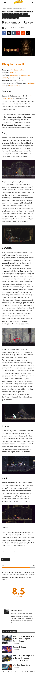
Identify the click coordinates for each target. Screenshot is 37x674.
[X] (9, 33)
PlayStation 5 (6, 13)
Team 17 (17, 18)
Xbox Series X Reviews (8, 18)
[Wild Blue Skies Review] (7, 667)
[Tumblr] (14, 33)
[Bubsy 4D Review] (7, 649)
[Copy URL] (28, 33)
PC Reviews (5, 16)
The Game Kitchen (17, 70)
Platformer (21, 11)
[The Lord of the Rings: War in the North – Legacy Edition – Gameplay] (7, 658)
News (20, 13)
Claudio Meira (10, 28)
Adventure (9, 11)
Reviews (9, 9)
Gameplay (5, 661)
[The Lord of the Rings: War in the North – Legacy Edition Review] (7, 638)
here (26, 550)
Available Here (14, 86)
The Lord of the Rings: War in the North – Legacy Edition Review (23, 638)
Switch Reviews (13, 16)
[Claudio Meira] (3, 28)
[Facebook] (4, 33)
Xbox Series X (14, 13)
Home (4, 9)
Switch (30, 11)
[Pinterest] (18, 33)
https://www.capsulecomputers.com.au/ (22, 613)
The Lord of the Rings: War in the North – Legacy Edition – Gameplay (23, 658)
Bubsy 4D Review (20, 647)
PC (26, 11)
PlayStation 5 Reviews (24, 16)
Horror (15, 11)
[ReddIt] (23, 33)
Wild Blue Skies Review (22, 665)
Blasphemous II (13, 64)
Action (4, 11)
